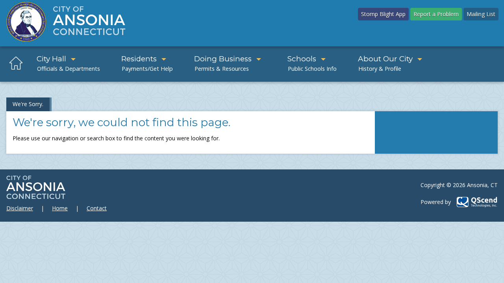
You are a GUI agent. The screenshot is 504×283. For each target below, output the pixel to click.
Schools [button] (301, 58)
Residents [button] (139, 58)
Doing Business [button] (223, 58)
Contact (97, 208)
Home (60, 208)
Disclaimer (19, 208)
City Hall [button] (51, 58)
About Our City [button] (385, 58)
